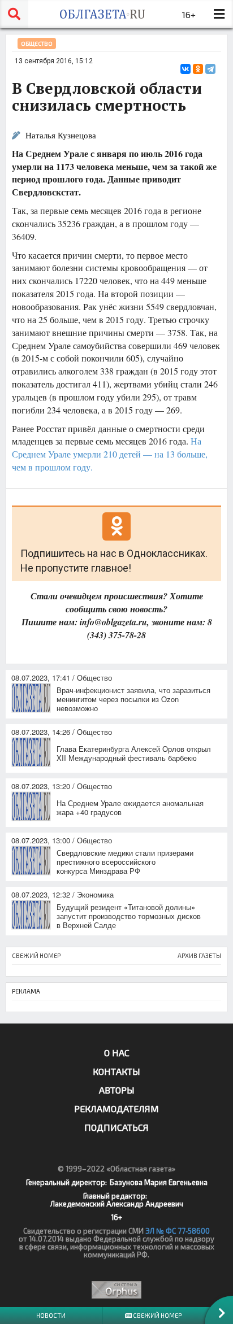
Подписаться (116, 1127)
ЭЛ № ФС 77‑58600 (177, 1230)
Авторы (117, 1090)
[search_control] (14, 14)
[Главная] (102, 14)
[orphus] (116, 1290)
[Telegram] (210, 69)
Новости (51, 1315)
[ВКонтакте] (185, 69)
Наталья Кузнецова (60, 135)
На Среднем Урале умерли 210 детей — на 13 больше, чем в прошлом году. (110, 454)
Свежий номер (157, 1315)
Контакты (116, 1071)
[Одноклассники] (198, 69)
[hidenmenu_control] (219, 14)
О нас (117, 1052)
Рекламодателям (116, 1108)
